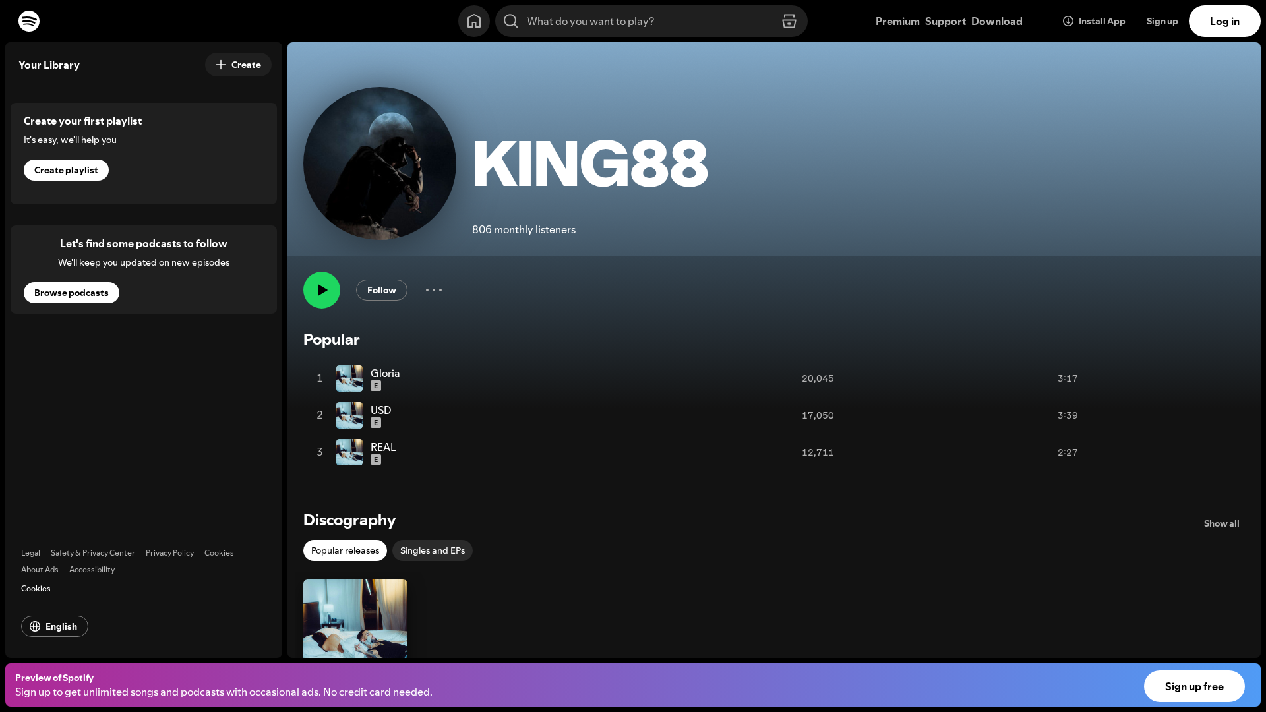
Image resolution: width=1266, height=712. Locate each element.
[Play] (321, 290)
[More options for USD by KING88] (1091, 415)
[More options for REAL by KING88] (1091, 452)
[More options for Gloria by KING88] (1091, 378)
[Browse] (789, 22)
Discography (349, 519)
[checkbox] (345, 550)
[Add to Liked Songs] (1035, 378)
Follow (381, 290)
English (61, 626)
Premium (898, 21)
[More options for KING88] (433, 290)
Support (945, 21)
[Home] (474, 21)
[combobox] (651, 21)
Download (997, 21)
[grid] (705, 415)
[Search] (511, 21)
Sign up (1162, 21)
